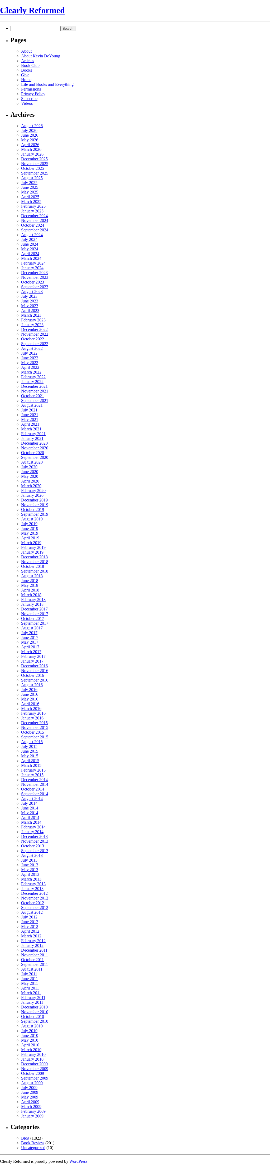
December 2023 (34, 272)
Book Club (30, 65)
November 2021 (34, 391)
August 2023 (32, 291)
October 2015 (32, 732)
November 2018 (34, 561)
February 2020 (33, 490)
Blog (25, 1138)
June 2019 (29, 528)
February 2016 (33, 713)
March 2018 (31, 595)
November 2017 (34, 614)
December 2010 (34, 1007)
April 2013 (30, 874)
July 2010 (29, 1030)
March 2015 (31, 765)
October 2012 (32, 903)
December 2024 (34, 215)
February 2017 (33, 656)
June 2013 (29, 865)
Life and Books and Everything (47, 84)
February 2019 (33, 547)
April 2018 (30, 590)
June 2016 (29, 694)
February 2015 (33, 770)
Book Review (32, 1143)
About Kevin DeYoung (40, 56)
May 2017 (29, 642)
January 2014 (32, 831)
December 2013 (34, 836)
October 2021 (32, 396)
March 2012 (31, 936)
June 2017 (29, 637)
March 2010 (31, 1049)
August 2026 (32, 125)
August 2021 (32, 405)
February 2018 (33, 599)
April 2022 (30, 367)
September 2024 (34, 230)
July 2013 (29, 860)
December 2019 (34, 500)
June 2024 (29, 244)
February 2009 (33, 1111)
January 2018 (32, 604)
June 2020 (29, 471)
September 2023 (34, 287)
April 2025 (30, 197)
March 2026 (31, 149)
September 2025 (34, 173)
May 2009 (29, 1097)
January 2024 (32, 268)
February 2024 (33, 263)
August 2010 (32, 1026)
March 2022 (31, 372)
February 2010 (33, 1054)
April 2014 (30, 817)
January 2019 (32, 552)
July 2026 (29, 130)
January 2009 (32, 1116)
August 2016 (32, 685)
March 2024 (31, 258)
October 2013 (32, 846)
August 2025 (32, 178)
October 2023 (32, 282)
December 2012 (34, 893)
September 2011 (34, 964)
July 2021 (29, 410)
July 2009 (29, 1087)
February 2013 (33, 884)
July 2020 (29, 467)
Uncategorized (33, 1147)
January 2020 (32, 495)
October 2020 (32, 452)
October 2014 (32, 789)
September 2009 (34, 1078)
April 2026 (30, 144)
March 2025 (31, 201)
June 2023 (29, 301)
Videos (27, 103)
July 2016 (29, 689)
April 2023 (30, 310)
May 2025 (29, 192)
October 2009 (32, 1073)
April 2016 (30, 704)
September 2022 (34, 343)
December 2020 (34, 443)
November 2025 (34, 163)
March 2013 (31, 879)
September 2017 (34, 623)
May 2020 (29, 476)
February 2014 (33, 827)
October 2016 (32, 675)
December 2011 (34, 950)
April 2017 (30, 647)
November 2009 (34, 1068)
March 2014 (31, 822)
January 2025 (32, 211)
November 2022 (34, 334)
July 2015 (29, 746)
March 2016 (31, 708)
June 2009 (29, 1092)
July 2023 (29, 296)
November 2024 (34, 220)
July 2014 (29, 803)
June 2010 (29, 1035)
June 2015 (29, 751)
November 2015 (34, 727)
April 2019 (30, 538)
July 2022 (29, 353)
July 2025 (29, 182)
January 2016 (32, 718)
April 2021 (30, 424)
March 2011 (31, 993)
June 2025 (29, 187)
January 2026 (32, 154)
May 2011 (29, 983)
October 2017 (32, 618)
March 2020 (31, 486)
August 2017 (32, 628)
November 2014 (34, 784)
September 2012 (34, 907)
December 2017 (34, 609)
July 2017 (29, 632)
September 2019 (34, 514)
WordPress (78, 1161)
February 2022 (33, 377)
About (26, 51)
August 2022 (32, 348)
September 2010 (34, 1021)
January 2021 (32, 438)
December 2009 (34, 1064)
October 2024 (32, 225)
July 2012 (29, 917)
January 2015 (32, 775)
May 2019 (29, 533)
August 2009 (32, 1083)
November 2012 (34, 898)
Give (25, 75)
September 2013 (34, 850)
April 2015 (30, 760)
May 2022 (29, 362)
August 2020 (32, 462)
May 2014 (29, 813)
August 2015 (32, 741)
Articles (27, 60)
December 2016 (34, 666)
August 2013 (32, 855)
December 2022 (34, 329)
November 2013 (34, 841)
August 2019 (32, 519)
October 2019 (32, 509)
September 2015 (34, 737)
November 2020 (34, 448)
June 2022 (29, 358)
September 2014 (34, 794)
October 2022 (32, 339)
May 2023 (29, 306)
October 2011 (32, 959)
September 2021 (34, 400)
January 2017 (32, 661)
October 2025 (32, 168)
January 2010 (32, 1059)
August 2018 (32, 576)
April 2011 (30, 988)
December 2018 (34, 557)
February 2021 (33, 433)
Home (26, 79)
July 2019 (29, 523)
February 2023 (33, 320)
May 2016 (29, 699)
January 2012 (32, 945)
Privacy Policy (33, 94)
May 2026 (29, 140)
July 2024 (29, 239)
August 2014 (32, 798)
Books (26, 70)
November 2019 (34, 505)
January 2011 (32, 1002)
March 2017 (31, 651)
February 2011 (33, 997)
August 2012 (32, 912)
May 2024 (29, 249)
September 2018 (34, 571)
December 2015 (34, 722)
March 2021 (31, 429)
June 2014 (29, 808)
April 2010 (30, 1045)
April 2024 (30, 253)
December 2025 (34, 159)
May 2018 (29, 585)
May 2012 (29, 926)
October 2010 (32, 1016)
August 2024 (32, 234)
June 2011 (29, 978)
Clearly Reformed (32, 10)
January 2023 (32, 324)
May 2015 (29, 756)
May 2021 (29, 419)
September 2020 (34, 457)
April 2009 (30, 1102)
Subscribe (29, 98)
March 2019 (31, 542)
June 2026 (29, 135)
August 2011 (31, 969)
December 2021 (34, 386)
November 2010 (34, 1012)
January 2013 (32, 888)
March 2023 (31, 315)
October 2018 (32, 566)
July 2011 (29, 974)
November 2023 (34, 277)
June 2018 (29, 580)
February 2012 (33, 940)
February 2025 (33, 206)
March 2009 (31, 1106)
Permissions (31, 89)
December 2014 (34, 779)
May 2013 (29, 869)
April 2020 (30, 481)
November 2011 (34, 955)
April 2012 (30, 931)
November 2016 (34, 670)
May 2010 (29, 1040)
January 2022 (32, 381)
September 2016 (34, 680)
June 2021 (29, 414)
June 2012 (29, 922)
